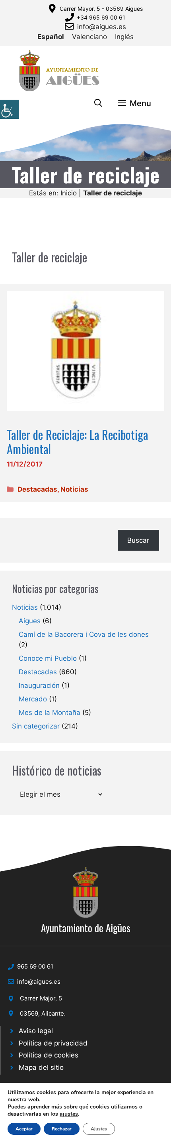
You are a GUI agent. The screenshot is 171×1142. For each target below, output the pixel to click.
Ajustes (99, 1129)
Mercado (33, 699)
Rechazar (62, 1129)
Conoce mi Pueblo (48, 658)
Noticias (74, 489)
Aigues (30, 621)
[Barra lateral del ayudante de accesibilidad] (9, 109)
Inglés (124, 37)
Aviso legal (36, 1031)
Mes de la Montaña (49, 713)
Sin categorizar (36, 726)
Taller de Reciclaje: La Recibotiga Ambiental (77, 441)
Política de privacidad (53, 1043)
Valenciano (89, 37)
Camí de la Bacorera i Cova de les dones (84, 634)
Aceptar (24, 1129)
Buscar (138, 540)
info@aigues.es (101, 27)
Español (50, 37)
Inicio (68, 193)
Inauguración (39, 685)
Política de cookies (48, 1055)
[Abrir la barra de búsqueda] (98, 103)
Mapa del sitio (41, 1067)
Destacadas (37, 489)
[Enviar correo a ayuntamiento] (71, 26)
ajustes (69, 1114)
